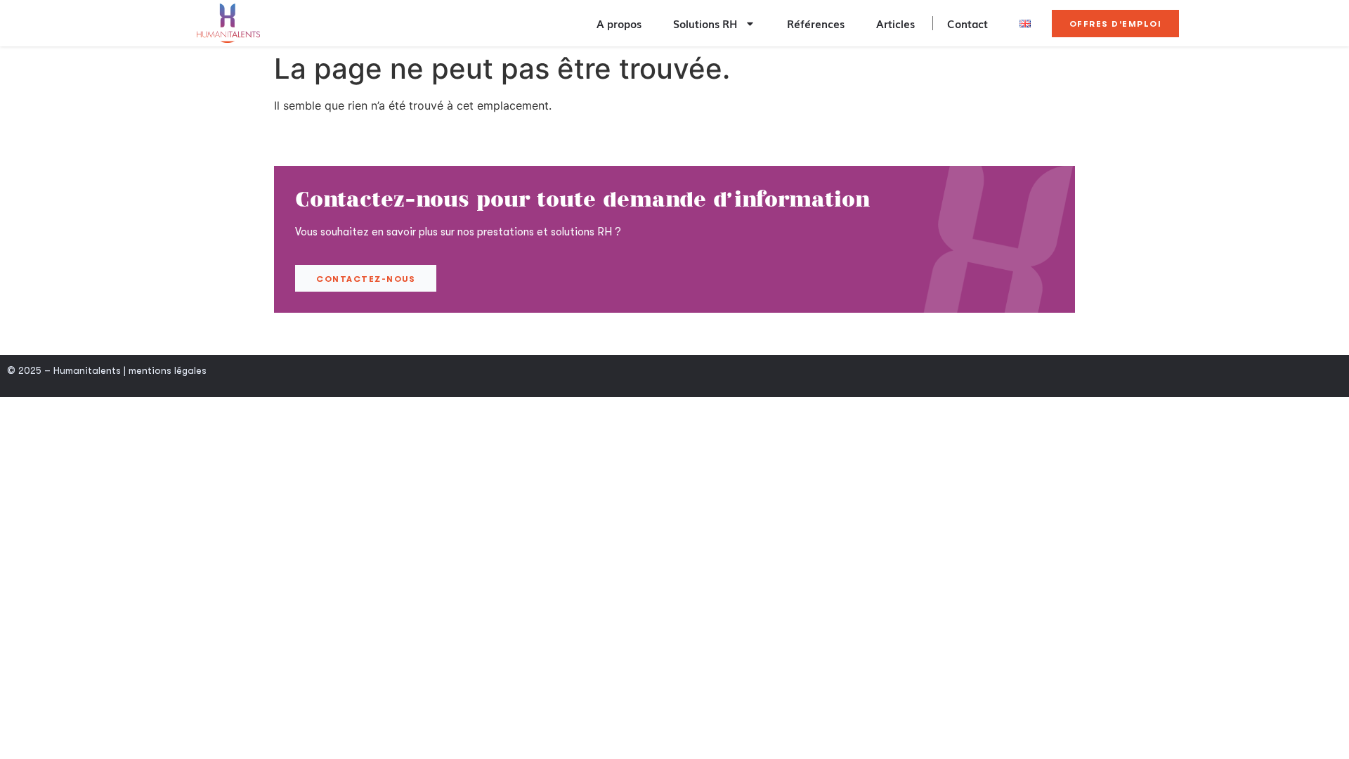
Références (816, 23)
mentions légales (168, 370)
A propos (619, 23)
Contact (967, 23)
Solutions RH (705, 23)
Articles (895, 23)
